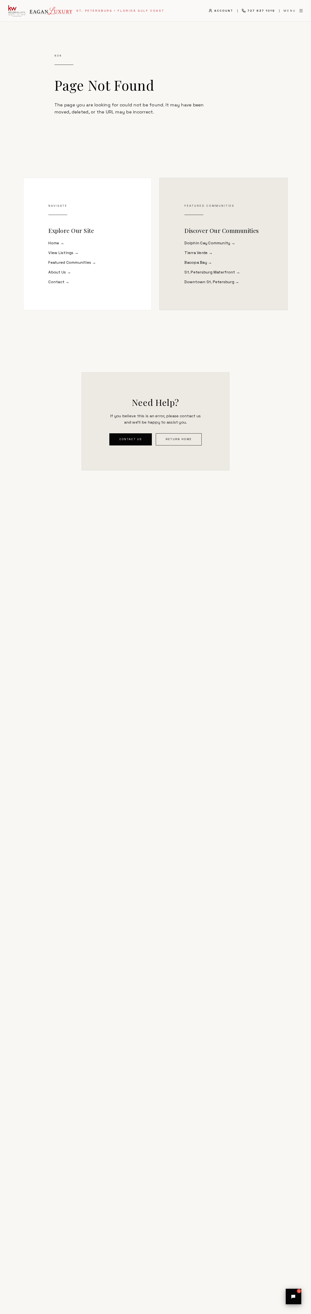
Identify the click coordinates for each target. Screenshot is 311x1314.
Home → (56, 243)
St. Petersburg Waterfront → (212, 272)
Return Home (179, 439)
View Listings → (63, 252)
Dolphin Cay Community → (209, 243)
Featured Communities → (72, 262)
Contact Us (130, 439)
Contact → (58, 281)
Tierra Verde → (198, 252)
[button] (293, 1296)
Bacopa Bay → (198, 262)
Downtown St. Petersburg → (211, 281)
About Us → (59, 272)
